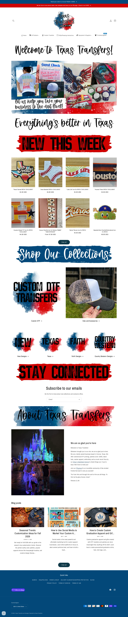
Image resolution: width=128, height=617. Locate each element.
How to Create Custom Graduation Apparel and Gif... (100, 532)
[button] (13, 21)
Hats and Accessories (90, 321)
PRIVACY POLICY (52, 583)
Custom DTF (35, 321)
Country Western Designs (104, 356)
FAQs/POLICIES (43, 580)
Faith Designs (76, 356)
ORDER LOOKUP (54, 580)
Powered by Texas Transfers (35, 613)
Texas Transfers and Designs (22, 613)
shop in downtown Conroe (81, 462)
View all (64, 242)
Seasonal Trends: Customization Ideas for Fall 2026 (28, 533)
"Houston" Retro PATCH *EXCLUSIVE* (105, 189)
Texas (49, 356)
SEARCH (34, 580)
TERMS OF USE (76, 583)
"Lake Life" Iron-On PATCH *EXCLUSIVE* (78, 189)
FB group (79, 468)
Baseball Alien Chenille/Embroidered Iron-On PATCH (105, 231)
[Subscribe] (79, 399)
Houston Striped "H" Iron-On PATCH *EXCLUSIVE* (23, 231)
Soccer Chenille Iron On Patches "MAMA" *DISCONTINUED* (50, 231)
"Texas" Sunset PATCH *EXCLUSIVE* (23, 189)
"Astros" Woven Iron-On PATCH (77, 230)
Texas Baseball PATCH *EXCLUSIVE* (50, 189)
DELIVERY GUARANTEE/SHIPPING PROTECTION (74, 580)
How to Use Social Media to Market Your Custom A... (64, 532)
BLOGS (92, 580)
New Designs (22, 356)
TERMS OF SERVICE (64, 583)
